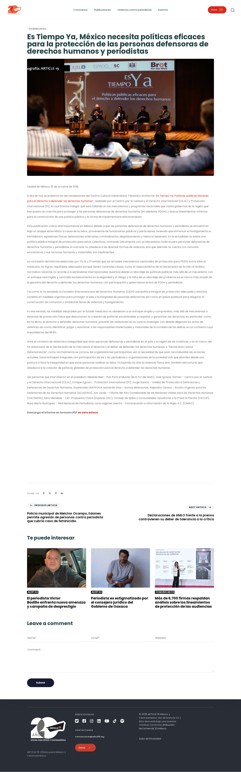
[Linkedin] (62, 493)
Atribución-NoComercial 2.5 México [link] (157, 726)
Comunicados (37, 28)
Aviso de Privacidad (150, 738)
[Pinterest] (56, 493)
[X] (50, 493)
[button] (232, 10)
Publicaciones (102, 9)
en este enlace (88, 412)
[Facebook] (43, 493)
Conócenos (80, 9)
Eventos (163, 9)
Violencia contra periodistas (134, 9)
